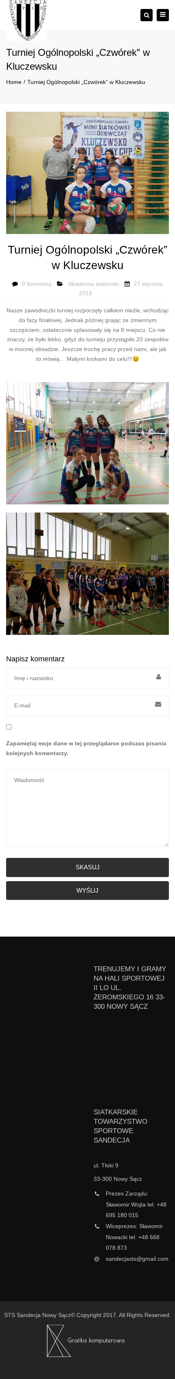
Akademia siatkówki (93, 284)
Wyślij (87, 890)
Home (14, 82)
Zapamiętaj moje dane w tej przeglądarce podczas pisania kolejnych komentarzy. (86, 748)
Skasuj (88, 867)
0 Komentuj (36, 284)
